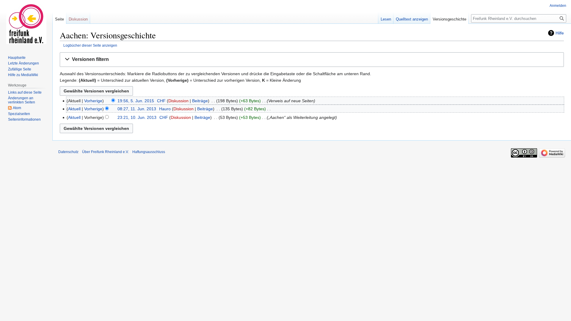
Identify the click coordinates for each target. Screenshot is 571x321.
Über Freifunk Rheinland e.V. (105, 152)
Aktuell (74, 108)
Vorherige (93, 100)
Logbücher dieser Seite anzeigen (90, 45)
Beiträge (200, 100)
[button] (312, 59)
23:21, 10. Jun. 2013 (136, 117)
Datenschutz (68, 152)
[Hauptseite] (26, 24)
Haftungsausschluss (148, 152)
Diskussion (178, 100)
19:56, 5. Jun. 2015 (135, 100)
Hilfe (560, 33)
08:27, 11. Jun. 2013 (136, 108)
